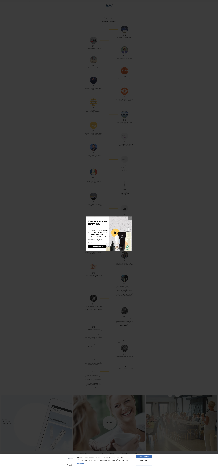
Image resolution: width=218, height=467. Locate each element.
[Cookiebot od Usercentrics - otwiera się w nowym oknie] (70, 465)
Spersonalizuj (143, 460)
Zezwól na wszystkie (144, 456)
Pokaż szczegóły (80, 463)
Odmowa (144, 463)
